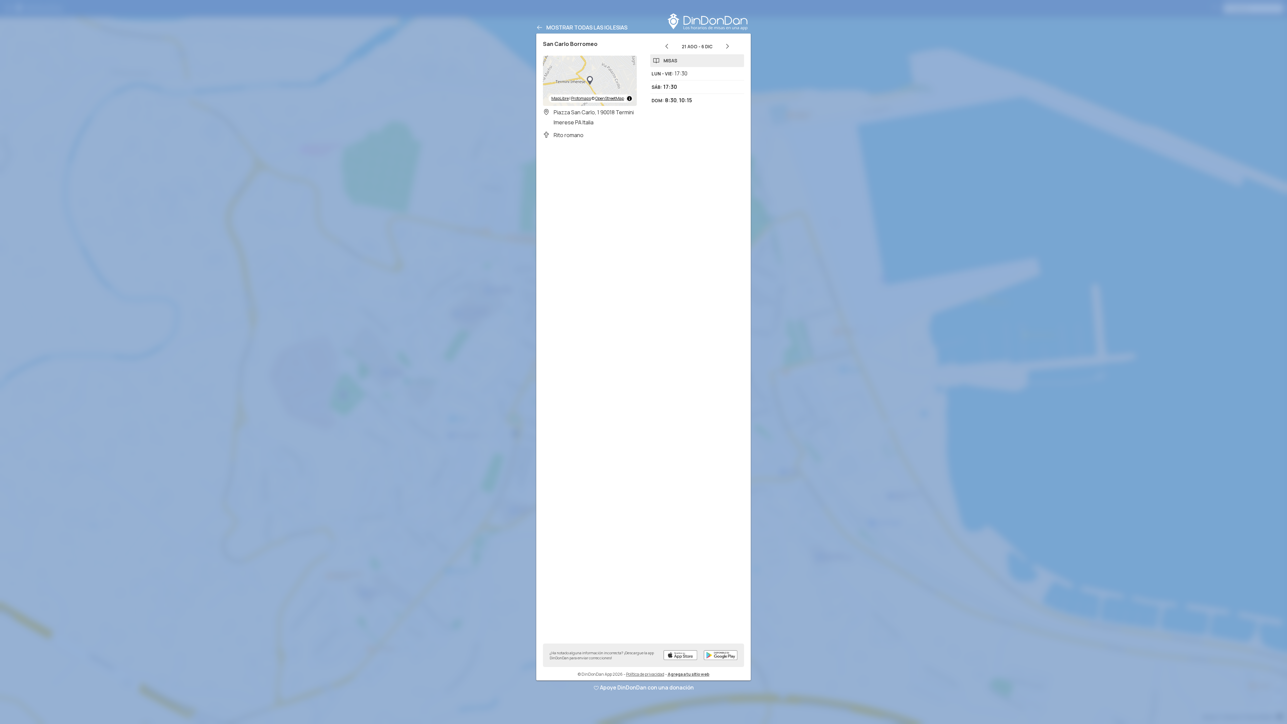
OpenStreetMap (609, 98)
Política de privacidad (645, 674)
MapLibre (560, 98)
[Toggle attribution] (629, 99)
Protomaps (581, 98)
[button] (590, 81)
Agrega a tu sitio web (689, 674)
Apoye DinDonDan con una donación (647, 687)
